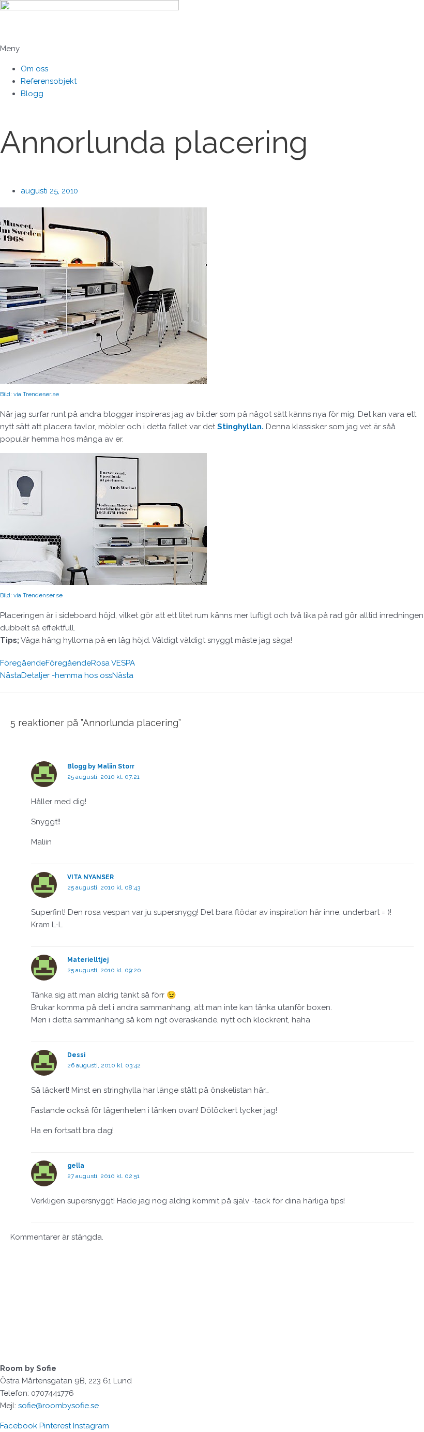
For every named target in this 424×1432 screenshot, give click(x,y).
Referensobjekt (49, 81)
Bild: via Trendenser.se (31, 595)
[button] (212, 48)
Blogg (32, 93)
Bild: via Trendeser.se (29, 394)
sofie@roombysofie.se (58, 1405)
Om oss (34, 68)
